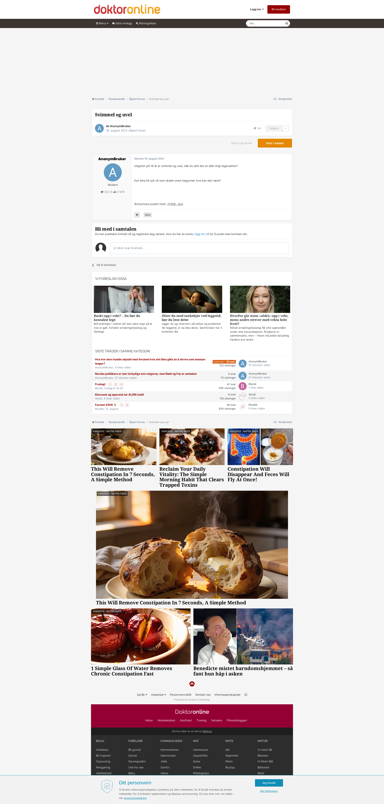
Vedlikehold (103, 773)
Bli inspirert (103, 755)
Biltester (263, 755)
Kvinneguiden (171, 741)
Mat (196, 741)
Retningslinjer (147, 23)
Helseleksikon (166, 720)
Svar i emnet (275, 143)
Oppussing (103, 761)
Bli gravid (134, 749)
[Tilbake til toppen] (192, 683)
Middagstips (201, 773)
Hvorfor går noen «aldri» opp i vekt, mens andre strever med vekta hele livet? (259, 320)
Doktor (192, 712)
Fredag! (100, 384)
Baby (131, 773)
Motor (263, 741)
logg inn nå (202, 234)
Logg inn (256, 9)
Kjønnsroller (168, 755)
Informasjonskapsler (227, 694)
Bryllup (230, 767)
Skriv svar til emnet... (130, 248)
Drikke (197, 767)
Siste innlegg (123, 23)
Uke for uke (135, 767)
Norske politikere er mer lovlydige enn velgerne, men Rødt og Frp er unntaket (146, 373)
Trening (201, 720)
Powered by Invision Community (192, 699)
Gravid (132, 755)
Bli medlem (279, 9)
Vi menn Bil (265, 749)
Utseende (157, 694)
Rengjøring (103, 767)
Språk (141, 694)
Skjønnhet (231, 755)
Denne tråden (272, 23)
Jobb (164, 761)
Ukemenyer (200, 749)
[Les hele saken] (124, 300)
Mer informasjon (269, 791)
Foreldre (135, 741)
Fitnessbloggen (237, 720)
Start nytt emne (241, 143)
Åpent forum (137, 130)
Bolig (100, 741)
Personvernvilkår (181, 694)
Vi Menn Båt (265, 761)
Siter (148, 214)
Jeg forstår (269, 782)
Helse (149, 720)
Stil (227, 749)
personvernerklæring (135, 798)
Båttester (264, 767)
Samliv (165, 767)
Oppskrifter (200, 755)
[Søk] (287, 23)
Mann (229, 761)
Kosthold (186, 720)
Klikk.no (207, 731)
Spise (196, 761)
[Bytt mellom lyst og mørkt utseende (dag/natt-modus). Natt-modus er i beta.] (245, 694)
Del (258, 128)
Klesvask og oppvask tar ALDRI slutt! (119, 394)
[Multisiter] (137, 215)
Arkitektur (102, 749)
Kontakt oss (203, 694)
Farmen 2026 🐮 (106, 404)
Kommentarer (170, 749)
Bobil (261, 773)
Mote (229, 741)
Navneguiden (137, 761)
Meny (102, 23)
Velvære (216, 720)
